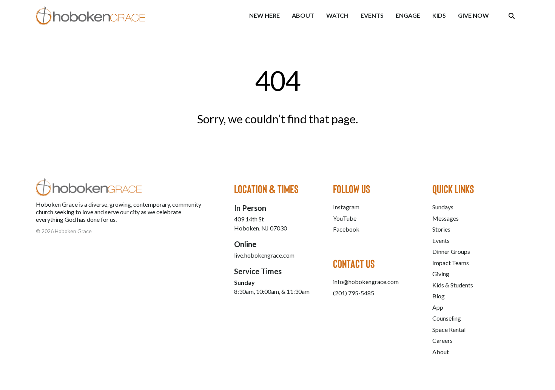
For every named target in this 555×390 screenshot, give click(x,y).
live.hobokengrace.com (264, 255)
